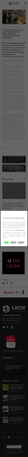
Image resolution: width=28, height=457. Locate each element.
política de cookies (21, 230)
